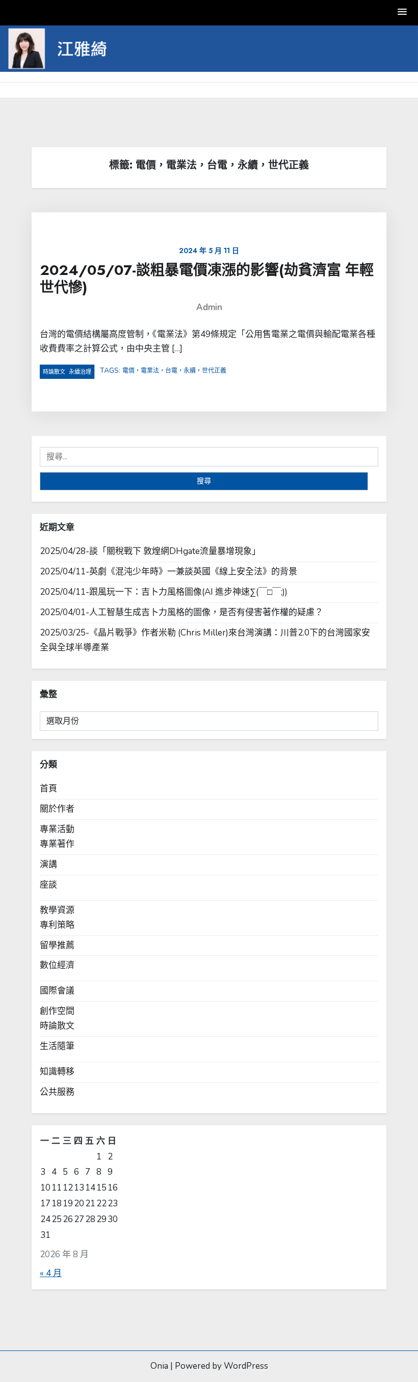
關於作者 (57, 809)
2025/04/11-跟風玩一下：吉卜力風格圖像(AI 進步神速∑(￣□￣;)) (164, 592)
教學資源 (57, 910)
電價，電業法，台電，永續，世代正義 (174, 370)
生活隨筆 (57, 1046)
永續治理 (80, 372)
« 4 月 (51, 1273)
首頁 (48, 788)
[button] (403, 12)
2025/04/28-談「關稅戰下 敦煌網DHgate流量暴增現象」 (150, 551)
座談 (48, 885)
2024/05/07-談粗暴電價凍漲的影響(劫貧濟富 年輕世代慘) (207, 279)
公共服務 (57, 1092)
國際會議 (57, 991)
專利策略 (57, 925)
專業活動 (57, 829)
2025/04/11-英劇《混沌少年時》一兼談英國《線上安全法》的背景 (168, 571)
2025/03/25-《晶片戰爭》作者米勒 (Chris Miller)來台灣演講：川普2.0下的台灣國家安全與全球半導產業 (205, 640)
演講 (48, 864)
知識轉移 (57, 1071)
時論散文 (54, 372)
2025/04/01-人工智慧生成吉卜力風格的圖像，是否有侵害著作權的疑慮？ (181, 612)
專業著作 (57, 844)
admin (209, 307)
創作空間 (57, 1011)
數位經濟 (57, 965)
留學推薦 (57, 945)
